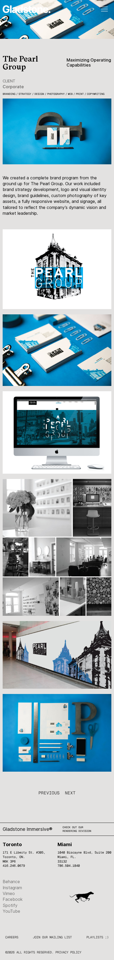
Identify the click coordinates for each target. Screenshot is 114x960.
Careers (11, 937)
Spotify (10, 905)
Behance (11, 881)
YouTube (11, 911)
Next (70, 793)
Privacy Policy (68, 952)
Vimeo (9, 893)
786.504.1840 (69, 866)
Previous (49, 793)
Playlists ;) (97, 937)
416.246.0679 (14, 866)
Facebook (13, 899)
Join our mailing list (52, 937)
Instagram (12, 887)
